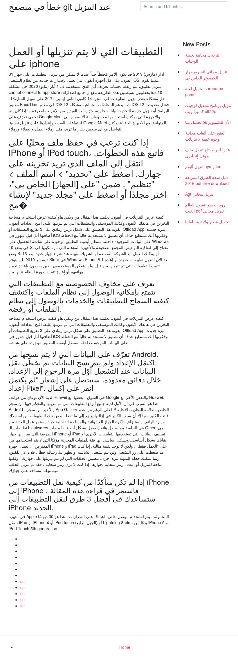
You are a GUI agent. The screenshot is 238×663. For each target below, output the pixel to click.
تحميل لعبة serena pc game (204, 91)
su (22, 581)
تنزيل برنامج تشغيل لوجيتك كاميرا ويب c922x (208, 108)
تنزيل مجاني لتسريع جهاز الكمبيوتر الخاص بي (206, 75)
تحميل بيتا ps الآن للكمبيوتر (208, 122)
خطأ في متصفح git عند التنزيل (60, 6)
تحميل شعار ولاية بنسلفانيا (207, 221)
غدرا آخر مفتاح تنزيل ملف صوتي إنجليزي (207, 153)
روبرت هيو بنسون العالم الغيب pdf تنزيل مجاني (205, 208)
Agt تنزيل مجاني (199, 194)
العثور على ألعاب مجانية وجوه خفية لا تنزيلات (205, 136)
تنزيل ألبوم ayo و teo (203, 166)
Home (124, 647)
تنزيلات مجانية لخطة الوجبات (202, 58)
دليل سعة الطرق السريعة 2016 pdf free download (207, 180)
